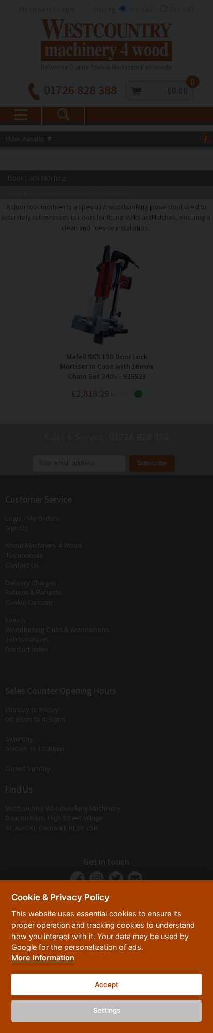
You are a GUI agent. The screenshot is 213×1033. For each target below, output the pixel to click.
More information (42, 957)
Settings (106, 1010)
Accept (106, 984)
